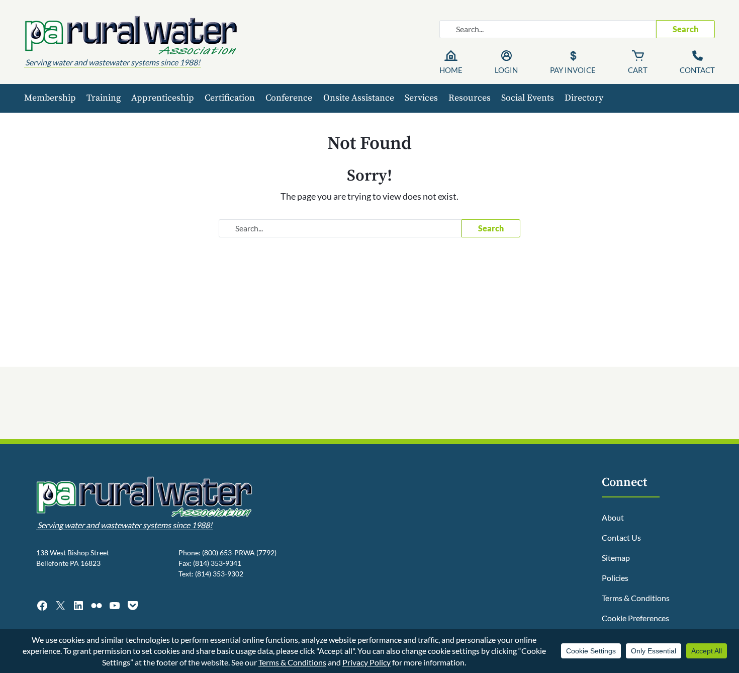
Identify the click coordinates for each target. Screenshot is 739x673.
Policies (615, 577)
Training (103, 98)
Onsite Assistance (358, 98)
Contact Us (621, 537)
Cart (638, 69)
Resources (469, 98)
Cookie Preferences (635, 618)
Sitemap (616, 557)
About (613, 517)
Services (421, 98)
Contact (697, 69)
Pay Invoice (573, 69)
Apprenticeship (162, 98)
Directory (584, 98)
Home (451, 69)
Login (506, 69)
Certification (230, 98)
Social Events (527, 98)
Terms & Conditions (636, 598)
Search (685, 29)
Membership (50, 98)
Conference (288, 98)
